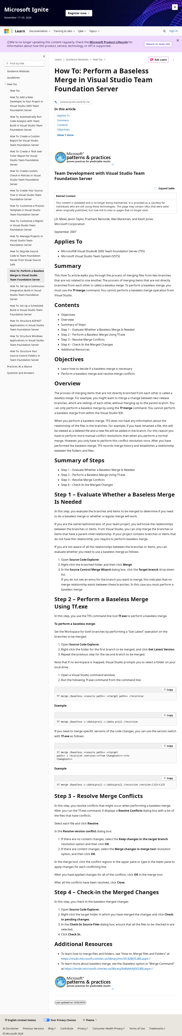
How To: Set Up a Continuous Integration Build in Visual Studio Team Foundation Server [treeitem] (27, 292)
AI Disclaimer (11, 1028)
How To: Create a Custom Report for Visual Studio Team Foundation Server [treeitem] (25, 141)
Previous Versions (33, 1028)
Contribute (66, 1028)
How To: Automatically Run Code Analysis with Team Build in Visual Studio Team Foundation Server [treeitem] (26, 123)
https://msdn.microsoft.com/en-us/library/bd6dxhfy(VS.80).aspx (108, 969)
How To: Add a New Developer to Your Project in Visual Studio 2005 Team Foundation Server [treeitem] (26, 103)
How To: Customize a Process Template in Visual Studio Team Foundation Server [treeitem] (27, 210)
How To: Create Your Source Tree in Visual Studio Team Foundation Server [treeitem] (26, 195)
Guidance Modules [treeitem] (18, 71)
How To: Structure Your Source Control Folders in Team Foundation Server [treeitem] (25, 355)
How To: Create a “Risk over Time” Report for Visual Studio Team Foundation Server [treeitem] (26, 158)
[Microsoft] (6, 31)
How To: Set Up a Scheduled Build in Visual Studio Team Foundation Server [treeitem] (26, 310)
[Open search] (164, 31)
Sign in (173, 31)
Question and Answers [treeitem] (20, 373)
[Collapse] (44, 56)
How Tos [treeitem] (15, 90)
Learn (58, 59)
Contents (62, 125)
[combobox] (24, 63)
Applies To (63, 115)
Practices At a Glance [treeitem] (19, 366)
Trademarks (156, 1028)
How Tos (98, 59)
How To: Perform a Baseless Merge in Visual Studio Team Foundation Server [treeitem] (27, 275)
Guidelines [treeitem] (13, 77)
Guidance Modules (77, 59)
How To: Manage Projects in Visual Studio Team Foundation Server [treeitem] (26, 240)
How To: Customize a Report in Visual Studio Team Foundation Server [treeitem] (26, 225)
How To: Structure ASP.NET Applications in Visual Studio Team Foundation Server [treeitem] (27, 325)
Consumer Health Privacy (107, 1028)
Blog (50, 1028)
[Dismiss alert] (175, 7)
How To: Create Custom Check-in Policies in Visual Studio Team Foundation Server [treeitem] (25, 177)
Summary (63, 120)
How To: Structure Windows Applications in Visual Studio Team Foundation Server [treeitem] (27, 340)
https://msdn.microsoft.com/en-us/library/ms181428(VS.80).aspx (104, 959)
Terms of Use (137, 1028)
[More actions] (173, 59)
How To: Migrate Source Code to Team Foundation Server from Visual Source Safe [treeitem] (25, 258)
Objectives (63, 129)
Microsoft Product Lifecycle (109, 42)
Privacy (81, 1028)
